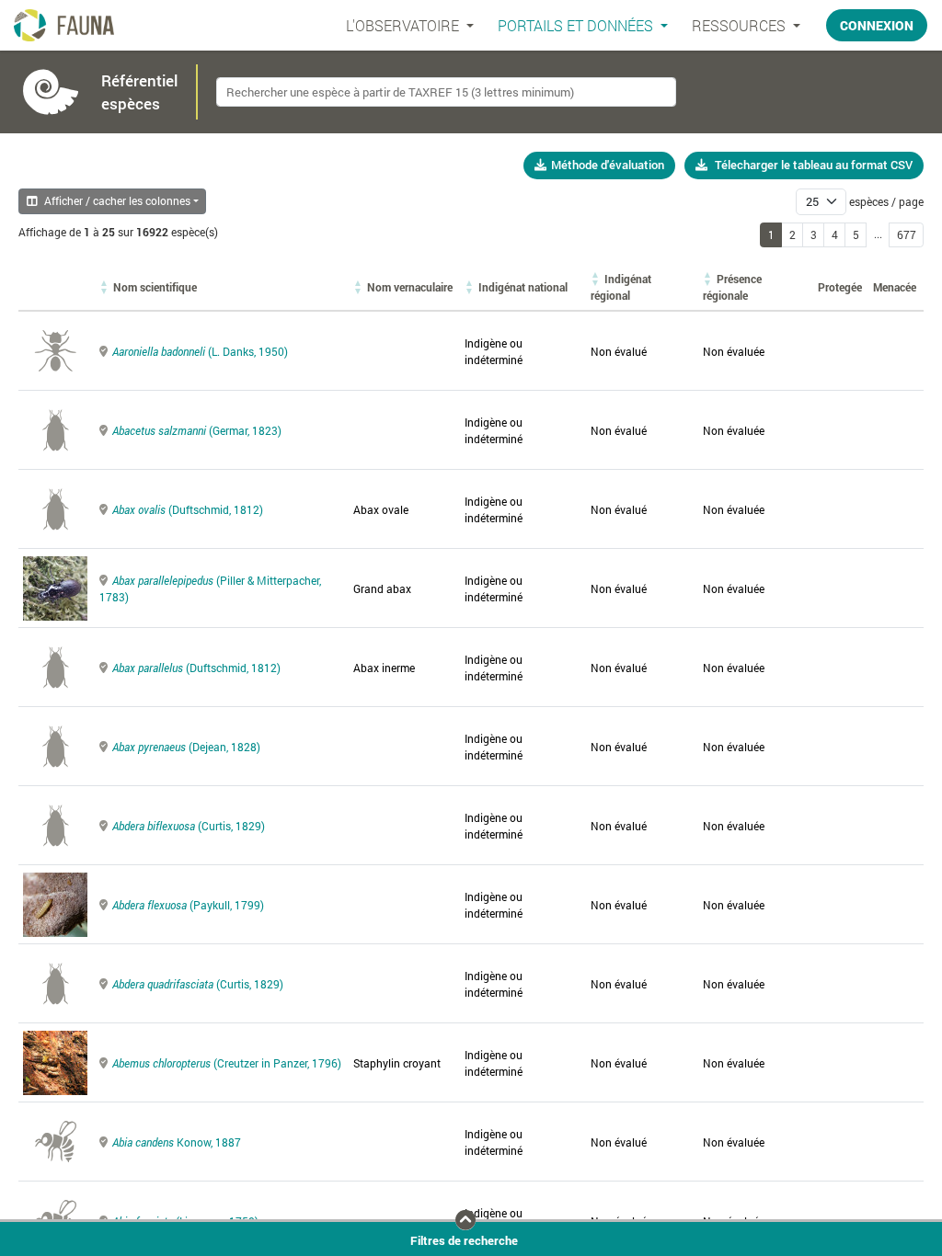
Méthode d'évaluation (607, 164)
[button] (155, 287)
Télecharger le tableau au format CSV (814, 164)
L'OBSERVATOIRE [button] (404, 25)
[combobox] (446, 92)
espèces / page (886, 201)
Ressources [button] (740, 25)
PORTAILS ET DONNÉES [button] (577, 25)
